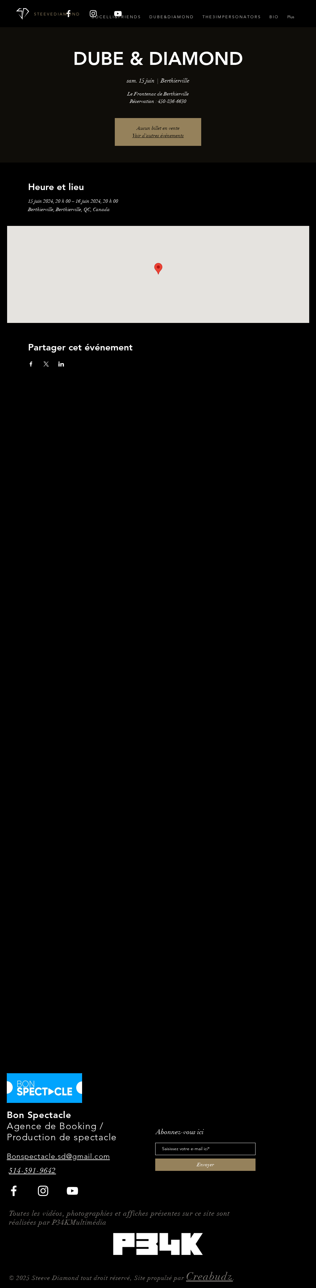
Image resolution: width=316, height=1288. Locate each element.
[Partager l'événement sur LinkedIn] (61, 364)
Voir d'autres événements (158, 136)
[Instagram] (43, 1191)
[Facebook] (14, 1191)
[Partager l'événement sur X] (46, 364)
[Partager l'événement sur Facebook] (31, 364)
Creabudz (209, 1276)
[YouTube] (72, 1191)
